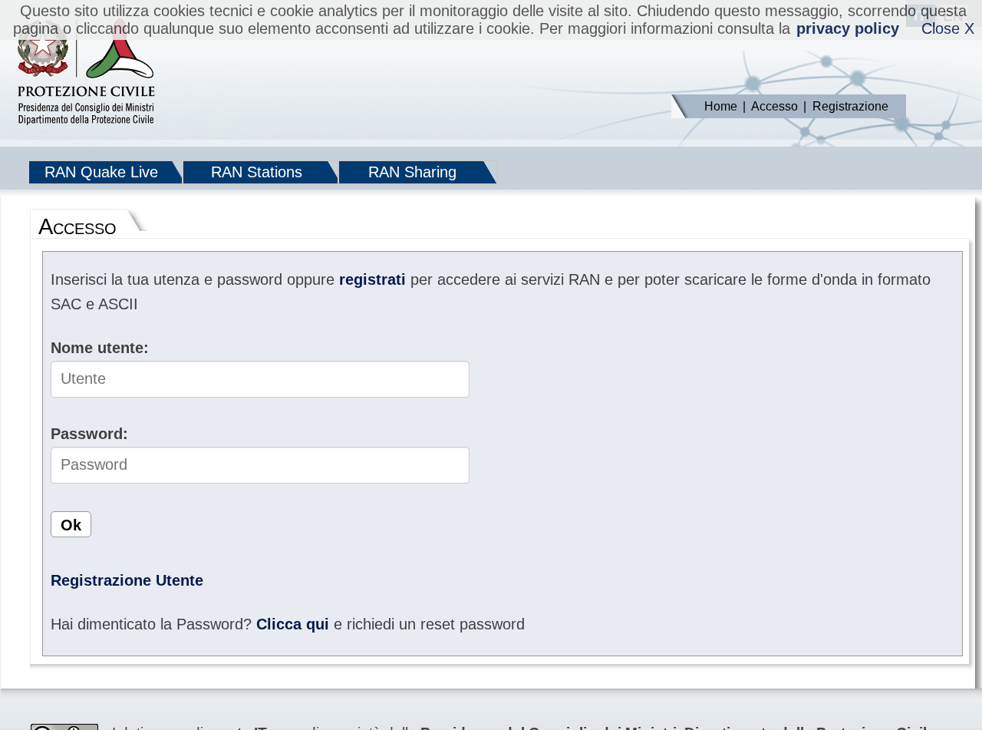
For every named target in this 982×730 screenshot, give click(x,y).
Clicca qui (292, 624)
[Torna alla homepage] (86, 73)
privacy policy (847, 28)
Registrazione (850, 106)
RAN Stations (256, 172)
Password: (89, 433)
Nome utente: (100, 347)
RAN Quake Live (101, 172)
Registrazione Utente (127, 580)
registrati (372, 279)
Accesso (774, 106)
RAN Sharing (412, 172)
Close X (947, 28)
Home (720, 106)
